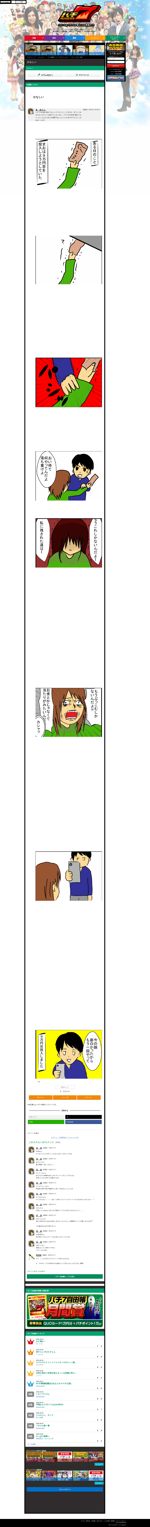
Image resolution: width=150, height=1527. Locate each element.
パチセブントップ (31, 57)
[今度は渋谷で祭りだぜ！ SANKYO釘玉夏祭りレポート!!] (42, 1471)
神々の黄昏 (39, 1417)
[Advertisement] (35, 1502)
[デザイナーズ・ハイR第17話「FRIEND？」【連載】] (58, 1471)
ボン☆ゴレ (39, 1344)
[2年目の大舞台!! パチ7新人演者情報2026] (73, 1471)
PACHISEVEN (122, 1522)
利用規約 (113, 1521)
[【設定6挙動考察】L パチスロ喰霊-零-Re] (89, 1452)
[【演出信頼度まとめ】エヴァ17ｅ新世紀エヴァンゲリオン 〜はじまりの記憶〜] (73, 1452)
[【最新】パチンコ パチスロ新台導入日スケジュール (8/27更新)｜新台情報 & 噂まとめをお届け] (58, 1452)
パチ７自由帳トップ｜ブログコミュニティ (58, 57)
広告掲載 (93, 1521)
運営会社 (88, 1521)
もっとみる (98, 1464)
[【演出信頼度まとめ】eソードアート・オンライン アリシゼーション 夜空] (26, 1452)
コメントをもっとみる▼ (36, 1271)
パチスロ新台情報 (116, 71)
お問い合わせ (99, 1521)
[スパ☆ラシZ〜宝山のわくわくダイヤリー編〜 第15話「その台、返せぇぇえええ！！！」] (26, 1471)
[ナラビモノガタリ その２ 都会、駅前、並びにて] (89, 46)
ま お (41, 109)
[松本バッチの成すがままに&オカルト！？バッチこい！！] (57, 46)
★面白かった (65, 1087)
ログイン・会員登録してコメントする (65, 1137)
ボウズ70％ (39, 1365)
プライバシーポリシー (121, 1521)
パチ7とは (83, 1521)
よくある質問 (107, 1521)
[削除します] (26, 46)
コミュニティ (41, 57)
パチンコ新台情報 (116, 74)
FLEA (38, 1255)
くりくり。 (39, 1375)
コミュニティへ (65, 1489)
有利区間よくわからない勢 (44, 1438)
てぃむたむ (39, 1354)
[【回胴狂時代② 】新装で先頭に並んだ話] (42, 46)
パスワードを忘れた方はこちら (116, 69)
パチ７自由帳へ (32, 1444)
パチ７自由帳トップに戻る (65, 1276)
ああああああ (40, 1386)
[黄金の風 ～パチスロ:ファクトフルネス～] (73, 46)
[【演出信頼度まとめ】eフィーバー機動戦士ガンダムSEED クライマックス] (42, 1452)
